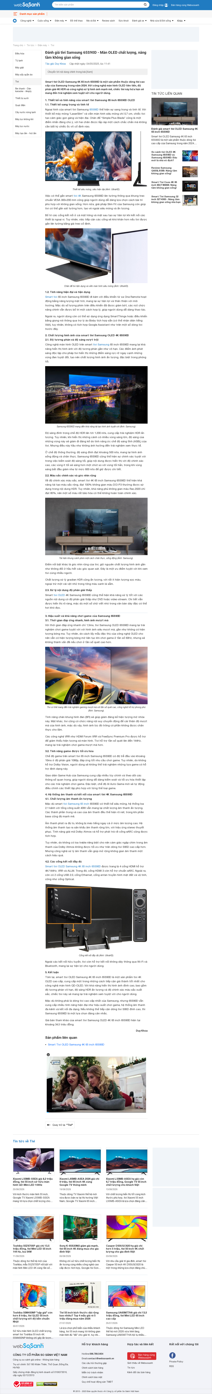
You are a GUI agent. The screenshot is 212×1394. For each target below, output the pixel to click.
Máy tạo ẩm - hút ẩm (25, 133)
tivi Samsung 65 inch (76, 803)
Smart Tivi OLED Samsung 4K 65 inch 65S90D (76, 1044)
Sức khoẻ (124, 20)
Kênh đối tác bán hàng (138, 1372)
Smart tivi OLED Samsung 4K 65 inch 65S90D (73, 866)
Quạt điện (20, 105)
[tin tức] (15, 21)
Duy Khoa (142, 1030)
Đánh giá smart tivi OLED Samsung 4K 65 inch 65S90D (174, 130)
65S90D (94, 109)
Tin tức (30, 45)
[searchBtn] (145, 5)
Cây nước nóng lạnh (25, 112)
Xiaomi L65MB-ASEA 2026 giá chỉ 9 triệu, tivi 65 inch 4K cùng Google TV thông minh (79, 1181)
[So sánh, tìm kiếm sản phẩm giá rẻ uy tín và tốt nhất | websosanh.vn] (27, 5)
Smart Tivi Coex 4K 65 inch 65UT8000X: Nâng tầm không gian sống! (164, 185)
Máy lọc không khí (24, 119)
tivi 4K (77, 195)
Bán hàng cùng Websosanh (185, 5)
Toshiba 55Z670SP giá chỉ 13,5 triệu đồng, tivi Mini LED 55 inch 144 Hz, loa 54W (32, 1248)
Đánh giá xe (138, 20)
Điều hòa (19, 53)
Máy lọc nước (22, 126)
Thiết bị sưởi (22, 98)
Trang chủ (18, 45)
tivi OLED (59, 595)
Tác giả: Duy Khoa (55, 63)
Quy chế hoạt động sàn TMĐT (97, 1382)
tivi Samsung (101, 344)
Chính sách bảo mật (92, 1377)
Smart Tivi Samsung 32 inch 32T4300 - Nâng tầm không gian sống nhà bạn (165, 199)
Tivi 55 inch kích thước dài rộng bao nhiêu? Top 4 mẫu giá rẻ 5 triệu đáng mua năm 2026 (79, 1315)
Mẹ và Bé (91, 20)
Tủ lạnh (19, 60)
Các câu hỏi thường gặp (94, 1363)
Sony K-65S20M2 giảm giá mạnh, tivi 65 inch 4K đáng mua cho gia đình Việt (79, 1248)
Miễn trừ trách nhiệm (92, 1372)
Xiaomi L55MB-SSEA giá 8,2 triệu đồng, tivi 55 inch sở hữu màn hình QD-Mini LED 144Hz (33, 1181)
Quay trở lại (62, 1124)
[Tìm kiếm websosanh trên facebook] (172, 1355)
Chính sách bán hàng (92, 1368)
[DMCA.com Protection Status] (46, 1384)
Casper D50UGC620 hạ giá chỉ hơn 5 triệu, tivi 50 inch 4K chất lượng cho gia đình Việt (125, 1248)
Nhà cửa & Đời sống (160, 20)
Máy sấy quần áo (24, 74)
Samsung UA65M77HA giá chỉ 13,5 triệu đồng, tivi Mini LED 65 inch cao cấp (126, 1315)
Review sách (108, 20)
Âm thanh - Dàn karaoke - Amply (23, 90)
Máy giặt (19, 67)
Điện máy (59, 20)
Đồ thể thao (76, 20)
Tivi (52, 45)
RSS (171, 1366)
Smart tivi (51, 296)
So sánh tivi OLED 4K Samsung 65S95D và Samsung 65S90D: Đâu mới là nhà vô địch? (164, 156)
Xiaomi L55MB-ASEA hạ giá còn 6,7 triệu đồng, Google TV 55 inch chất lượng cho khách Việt (126, 1181)
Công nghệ (25, 20)
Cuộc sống (43, 20)
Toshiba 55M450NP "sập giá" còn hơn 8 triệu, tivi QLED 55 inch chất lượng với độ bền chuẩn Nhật (32, 1317)
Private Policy (176, 1361)
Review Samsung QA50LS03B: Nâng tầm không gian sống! (164, 170)
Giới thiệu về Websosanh (140, 1363)
